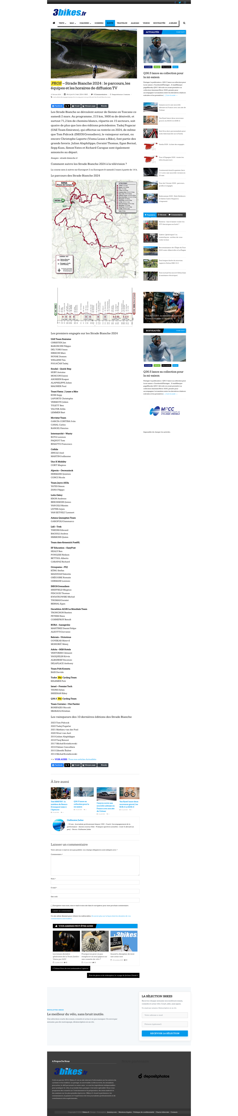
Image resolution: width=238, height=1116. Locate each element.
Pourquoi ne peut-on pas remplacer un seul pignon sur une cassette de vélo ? (94, 956)
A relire (173, 23)
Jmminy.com (112, 1112)
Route (110, 23)
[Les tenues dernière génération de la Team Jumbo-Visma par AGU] (66, 941)
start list (93, 97)
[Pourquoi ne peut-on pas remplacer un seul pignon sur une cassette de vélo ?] (95, 941)
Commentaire (57, 854)
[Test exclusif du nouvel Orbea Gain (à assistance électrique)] (150, 276)
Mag (72, 23)
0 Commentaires (100, 94)
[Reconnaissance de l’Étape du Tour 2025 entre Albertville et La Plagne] (150, 251)
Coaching (84, 23)
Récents (163, 215)
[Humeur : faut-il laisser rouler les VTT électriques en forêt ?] (150, 225)
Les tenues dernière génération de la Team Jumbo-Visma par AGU (66, 956)
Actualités (148, 67)
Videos (146, 23)
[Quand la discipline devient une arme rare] (123, 941)
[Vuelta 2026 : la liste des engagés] (150, 146)
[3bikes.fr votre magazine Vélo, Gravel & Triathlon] (54, 23)
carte (54, 97)
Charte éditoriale (162, 1112)
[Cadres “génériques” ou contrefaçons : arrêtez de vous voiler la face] (150, 238)
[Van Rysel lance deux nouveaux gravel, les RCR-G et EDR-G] (150, 120)
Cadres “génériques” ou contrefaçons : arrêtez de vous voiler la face (170, 237)
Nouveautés (159, 23)
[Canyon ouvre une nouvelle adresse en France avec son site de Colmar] (150, 107)
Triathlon (122, 23)
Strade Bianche (102, 97)
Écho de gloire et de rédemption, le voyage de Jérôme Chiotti (112, 975)
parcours (84, 97)
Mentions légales (125, 1112)
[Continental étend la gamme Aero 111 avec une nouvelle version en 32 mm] (150, 172)
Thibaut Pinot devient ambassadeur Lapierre (71, 968)
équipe (70, 97)
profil (89, 97)
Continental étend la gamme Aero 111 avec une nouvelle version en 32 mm (172, 172)
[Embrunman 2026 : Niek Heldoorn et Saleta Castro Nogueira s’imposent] (150, 198)
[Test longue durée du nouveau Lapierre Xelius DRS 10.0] (150, 263)
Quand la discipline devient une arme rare (122, 955)
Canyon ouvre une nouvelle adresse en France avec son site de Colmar (172, 107)
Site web (54, 897)
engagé (65, 97)
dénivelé (59, 97)
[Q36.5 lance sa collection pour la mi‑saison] (164, 53)
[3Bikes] (70, 1071)
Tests (61, 23)
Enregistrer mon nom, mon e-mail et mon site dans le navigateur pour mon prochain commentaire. (91, 906)
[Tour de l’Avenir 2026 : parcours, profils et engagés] (150, 185)
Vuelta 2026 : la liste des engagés (171, 144)
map (79, 97)
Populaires (151, 215)
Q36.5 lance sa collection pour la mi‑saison (81, 804)
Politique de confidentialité (143, 1112)
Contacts (174, 1112)
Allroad (135, 23)
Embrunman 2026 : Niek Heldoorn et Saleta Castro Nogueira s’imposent (172, 198)
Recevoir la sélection (164, 1033)
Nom (53, 879)
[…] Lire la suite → (171, 95)
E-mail (54, 888)
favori (75, 97)
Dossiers (99, 23)
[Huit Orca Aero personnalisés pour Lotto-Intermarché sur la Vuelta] (150, 133)
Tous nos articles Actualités (82, 759)
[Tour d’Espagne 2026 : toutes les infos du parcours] (150, 159)
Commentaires (177, 215)
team (108, 97)
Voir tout (180, 32)
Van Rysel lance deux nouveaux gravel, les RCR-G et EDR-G (128, 804)
